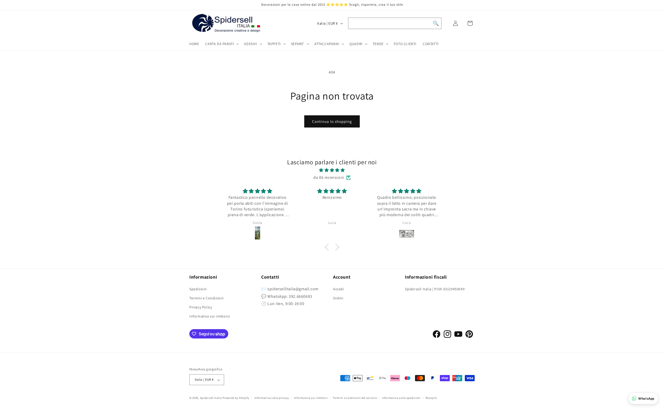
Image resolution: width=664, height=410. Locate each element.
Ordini (338, 298)
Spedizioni (198, 289)
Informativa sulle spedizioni (401, 398)
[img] (332, 170)
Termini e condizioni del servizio (355, 398)
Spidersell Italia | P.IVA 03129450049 (435, 289)
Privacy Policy (200, 307)
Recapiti (431, 398)
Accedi (338, 289)
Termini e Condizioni (206, 298)
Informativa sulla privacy (271, 398)
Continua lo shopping (332, 121)
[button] (221, 43)
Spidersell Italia (211, 398)
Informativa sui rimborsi (209, 316)
